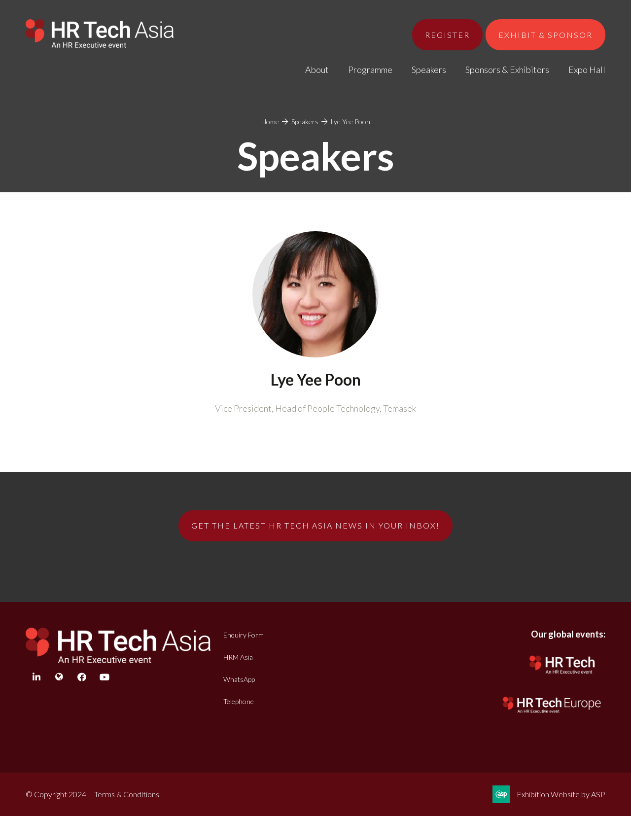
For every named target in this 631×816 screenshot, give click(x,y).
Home (270, 121)
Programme (370, 69)
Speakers (429, 69)
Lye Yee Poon (350, 121)
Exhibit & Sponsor (545, 34)
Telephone (238, 701)
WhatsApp (239, 679)
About (317, 69)
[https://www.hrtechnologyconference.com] (562, 676)
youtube (104, 677)
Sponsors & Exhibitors (507, 69)
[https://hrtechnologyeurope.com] (552, 714)
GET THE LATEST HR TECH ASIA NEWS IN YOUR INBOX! (315, 525)
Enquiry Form (243, 635)
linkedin (36, 677)
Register (447, 34)
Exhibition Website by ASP (561, 794)
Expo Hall (586, 69)
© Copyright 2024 (56, 794)
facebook (81, 677)
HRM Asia (238, 657)
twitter (59, 677)
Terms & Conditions (126, 794)
